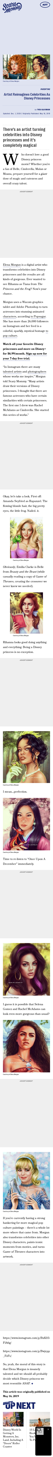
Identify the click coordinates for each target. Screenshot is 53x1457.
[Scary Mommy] (12, 7)
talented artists (12, 372)
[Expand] (38, 1429)
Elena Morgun (12, 265)
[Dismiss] (48, 1429)
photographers (37, 372)
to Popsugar (38, 317)
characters (9, 317)
